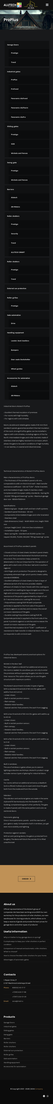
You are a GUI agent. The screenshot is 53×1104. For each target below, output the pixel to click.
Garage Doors (13, 45)
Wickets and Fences (19, 153)
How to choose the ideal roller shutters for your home (25, 956)
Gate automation (14, 315)
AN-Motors (15, 207)
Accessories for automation (18, 378)
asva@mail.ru (17, 1001)
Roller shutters (13, 216)
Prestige (14, 53)
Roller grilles (12, 298)
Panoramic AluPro (18, 117)
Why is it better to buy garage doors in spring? (22, 937)
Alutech (14, 197)
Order (25, 879)
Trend (13, 62)
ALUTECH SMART (18, 252)
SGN (13, 144)
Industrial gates (13, 72)
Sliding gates (12, 126)
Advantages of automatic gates (16, 960)
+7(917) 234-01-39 (19, 997)
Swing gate (12, 163)
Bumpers (14, 350)
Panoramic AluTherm (19, 108)
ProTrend (14, 89)
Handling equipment (15, 333)
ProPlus (14, 80)
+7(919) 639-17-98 (19, 992)
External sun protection (16, 288)
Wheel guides (16, 369)
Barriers (10, 189)
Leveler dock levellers (20, 341)
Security (14, 234)
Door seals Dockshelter (20, 359)
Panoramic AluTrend (19, 98)
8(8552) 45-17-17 (18, 988)
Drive (13, 323)
